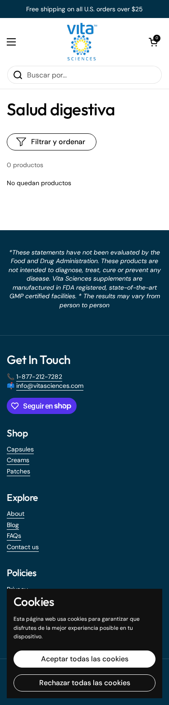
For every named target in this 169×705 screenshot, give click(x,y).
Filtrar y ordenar (58, 141)
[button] (153, 42)
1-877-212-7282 (39, 377)
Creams (18, 460)
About (15, 513)
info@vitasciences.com (49, 386)
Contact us (23, 547)
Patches (18, 471)
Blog (13, 525)
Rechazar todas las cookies (84, 682)
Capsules (20, 449)
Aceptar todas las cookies (84, 659)
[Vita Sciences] (82, 42)
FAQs (14, 536)
